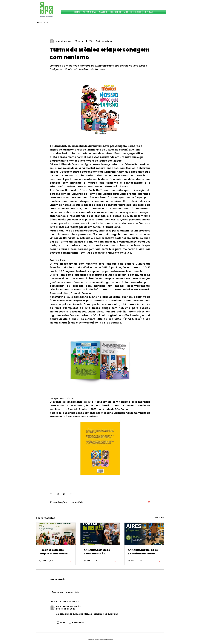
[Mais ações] (148, 41)
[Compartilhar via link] (71, 494)
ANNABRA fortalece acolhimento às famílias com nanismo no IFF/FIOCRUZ (99, 551)
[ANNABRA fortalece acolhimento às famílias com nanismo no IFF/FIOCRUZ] (100, 534)
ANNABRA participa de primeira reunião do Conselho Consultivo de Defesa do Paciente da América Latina (144, 551)
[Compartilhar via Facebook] (51, 494)
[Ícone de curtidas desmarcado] (58, 622)
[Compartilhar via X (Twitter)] (57, 494)
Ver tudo (159, 517)
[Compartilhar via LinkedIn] (64, 494)
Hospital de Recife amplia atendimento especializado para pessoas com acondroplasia (53, 551)
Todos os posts (44, 22)
